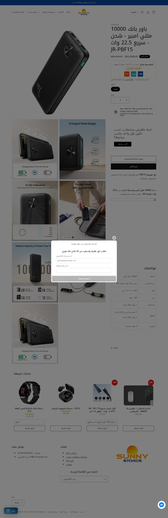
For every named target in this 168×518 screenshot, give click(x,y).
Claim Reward (84, 279)
